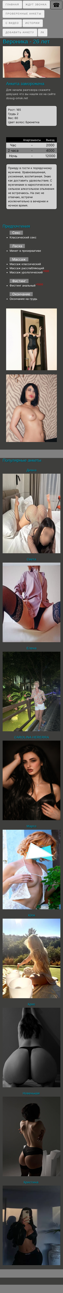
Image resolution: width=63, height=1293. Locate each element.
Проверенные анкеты (23, 13)
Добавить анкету (20, 32)
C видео (12, 23)
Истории (32, 23)
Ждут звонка (36, 4)
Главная (12, 4)
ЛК (42, 32)
